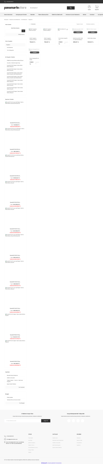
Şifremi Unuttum (31, 442)
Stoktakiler (33, 24)
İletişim (29, 452)
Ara (23, 30)
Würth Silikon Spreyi (92, 38)
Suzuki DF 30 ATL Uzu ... (15, 255)
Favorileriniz (79, 442)
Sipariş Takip (79, 440)
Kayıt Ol (46, 420)
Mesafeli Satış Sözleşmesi (58, 440)
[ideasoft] (44, 463)
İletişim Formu (31, 445)
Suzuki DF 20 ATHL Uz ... (15, 175)
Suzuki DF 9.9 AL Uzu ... (15, 122)
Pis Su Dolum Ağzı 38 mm (63, 39)
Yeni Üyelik (30, 438)
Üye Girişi (30, 440)
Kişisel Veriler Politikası (57, 447)
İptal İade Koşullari (56, 445)
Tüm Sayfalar (21, 387)
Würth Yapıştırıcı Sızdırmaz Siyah (33, 39)
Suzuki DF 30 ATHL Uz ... (15, 149)
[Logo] (15, 8)
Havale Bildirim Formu (33, 447)
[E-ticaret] (51, 463)
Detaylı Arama (21, 34)
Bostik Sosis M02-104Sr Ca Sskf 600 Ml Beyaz (78, 39)
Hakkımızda (55, 438)
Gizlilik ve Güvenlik (56, 442)
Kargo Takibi (31, 449)
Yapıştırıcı (30, 19)
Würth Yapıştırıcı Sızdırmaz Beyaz (47, 39)
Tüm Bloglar (21, 403)
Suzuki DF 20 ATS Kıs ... (15, 202)
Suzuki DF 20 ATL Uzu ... (15, 229)
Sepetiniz (79, 445)
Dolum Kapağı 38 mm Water (34, 59)
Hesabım (79, 438)
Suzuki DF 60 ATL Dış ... (15, 335)
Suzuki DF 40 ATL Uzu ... (15, 282)
